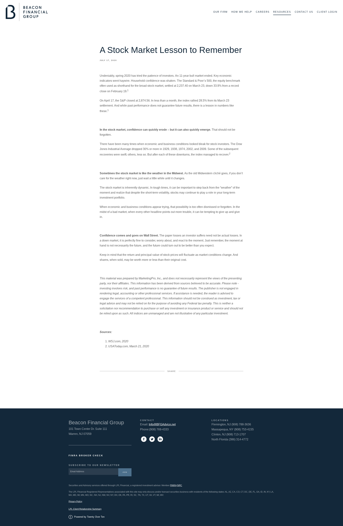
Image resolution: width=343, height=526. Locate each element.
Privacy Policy (75, 501)
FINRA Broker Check (86, 455)
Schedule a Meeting (321, 518)
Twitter (171, 385)
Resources (282, 12)
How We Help (241, 12)
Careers (263, 12)
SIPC (179, 485)
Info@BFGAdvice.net (162, 424)
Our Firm (220, 12)
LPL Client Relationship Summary (85, 509)
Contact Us (304, 12)
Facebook (144, 385)
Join (125, 472)
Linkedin (198, 385)
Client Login (327, 12)
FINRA (173, 485)
